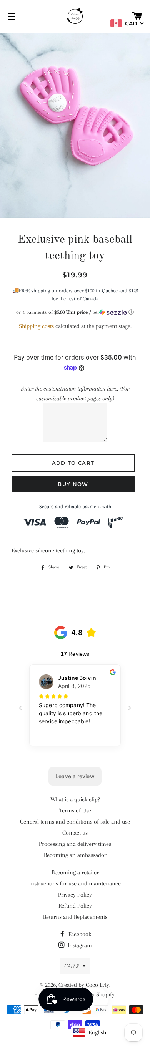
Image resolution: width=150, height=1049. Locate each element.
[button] (75, 312)
